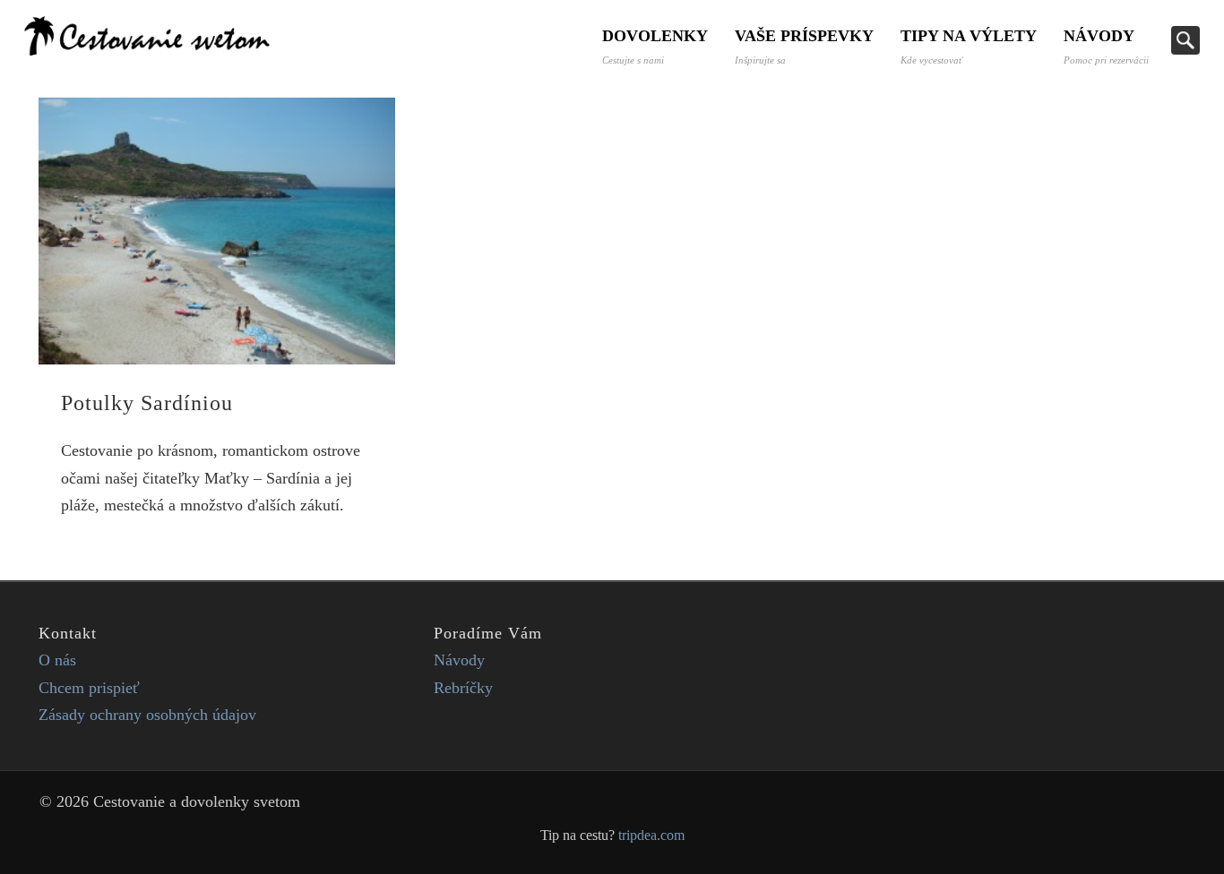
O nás (57, 660)
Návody (1106, 46)
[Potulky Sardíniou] (216, 231)
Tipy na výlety (969, 46)
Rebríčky (463, 688)
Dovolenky (655, 46)
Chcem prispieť (89, 688)
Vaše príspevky (804, 46)
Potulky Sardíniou (147, 403)
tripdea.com (651, 835)
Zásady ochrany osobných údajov (147, 715)
